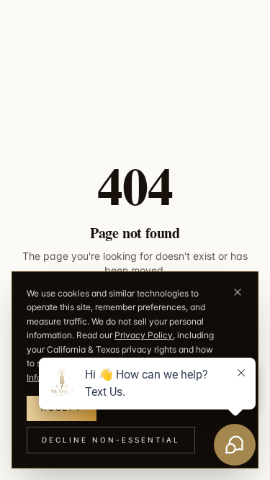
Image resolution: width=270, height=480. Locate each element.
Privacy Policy (143, 335)
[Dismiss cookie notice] (237, 292)
